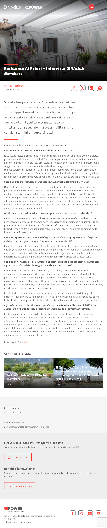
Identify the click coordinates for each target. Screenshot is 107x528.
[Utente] (91, 7)
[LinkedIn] (90, 513)
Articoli (8, 86)
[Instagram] (100, 88)
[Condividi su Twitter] (83, 88)
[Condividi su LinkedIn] (91, 88)
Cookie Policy (12, 522)
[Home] (12, 7)
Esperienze (20, 86)
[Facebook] (73, 513)
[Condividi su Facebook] (72, 88)
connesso (19, 427)
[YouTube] (98, 513)
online (26, 342)
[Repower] (34, 7)
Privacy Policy (26, 522)
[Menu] (100, 7)
